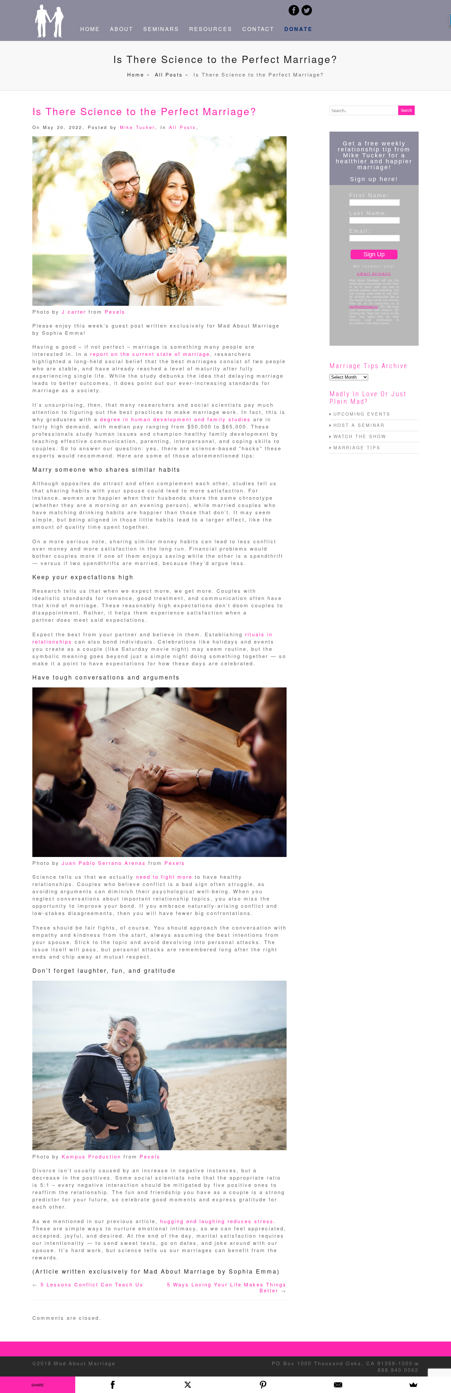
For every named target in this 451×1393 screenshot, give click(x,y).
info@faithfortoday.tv (363, 306)
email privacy (374, 273)
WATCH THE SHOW (359, 436)
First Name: (369, 195)
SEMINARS (161, 29)
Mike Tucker (137, 127)
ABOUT (121, 29)
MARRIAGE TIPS (357, 447)
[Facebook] (113, 1385)
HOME (90, 29)
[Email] (338, 1385)
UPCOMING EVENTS (362, 414)
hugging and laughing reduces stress (217, 1221)
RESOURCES (210, 29)
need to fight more (164, 876)
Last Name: (368, 213)
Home (135, 74)
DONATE (298, 29)
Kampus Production (91, 1156)
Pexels (115, 311)
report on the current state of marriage (150, 353)
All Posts (169, 74)
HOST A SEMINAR (359, 425)
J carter (74, 311)
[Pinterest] (263, 1385)
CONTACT (258, 29)
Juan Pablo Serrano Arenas (104, 862)
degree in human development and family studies (175, 419)
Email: (360, 231)
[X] (188, 1385)
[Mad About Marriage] (48, 35)
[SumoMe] (413, 1385)
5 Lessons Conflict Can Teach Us (92, 1284)
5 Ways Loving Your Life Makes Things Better (227, 1287)
